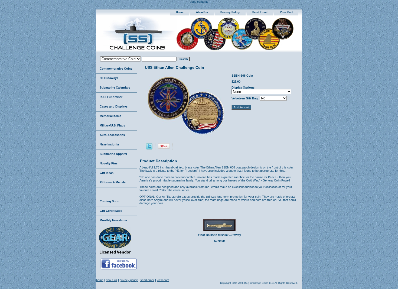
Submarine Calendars (115, 87)
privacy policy (230, 12)
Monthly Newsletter (113, 220)
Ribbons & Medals (113, 182)
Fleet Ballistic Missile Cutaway (219, 234)
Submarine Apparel (113, 153)
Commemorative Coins (116, 68)
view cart (286, 12)
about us (202, 12)
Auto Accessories (112, 135)
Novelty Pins (109, 163)
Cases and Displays (114, 106)
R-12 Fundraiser (111, 97)
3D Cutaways (109, 78)
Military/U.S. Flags (112, 125)
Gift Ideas (106, 172)
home (180, 12)
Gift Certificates (111, 210)
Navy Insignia (109, 144)
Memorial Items (110, 116)
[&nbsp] (116, 192)
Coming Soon (109, 201)
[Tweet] (149, 148)
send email (259, 12)
